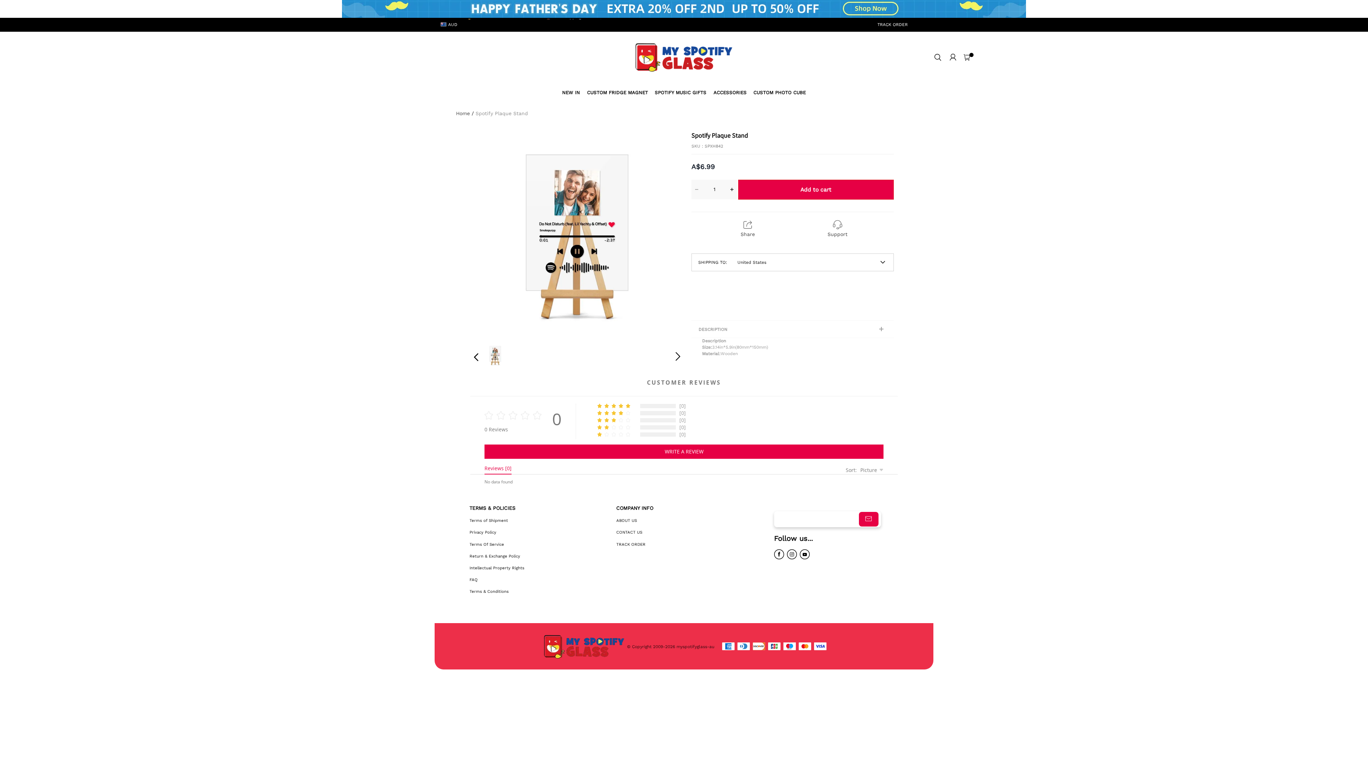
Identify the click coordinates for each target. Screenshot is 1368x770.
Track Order (892, 24)
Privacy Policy (483, 532)
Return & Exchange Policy (495, 556)
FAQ (474, 579)
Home (463, 113)
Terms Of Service (487, 544)
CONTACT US (629, 532)
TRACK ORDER (631, 544)
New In (571, 92)
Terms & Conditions (489, 591)
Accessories (730, 92)
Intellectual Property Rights (497, 567)
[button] (490, 233)
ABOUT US (626, 520)
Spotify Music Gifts (680, 92)
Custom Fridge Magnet (617, 92)
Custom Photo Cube (779, 92)
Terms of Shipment (489, 520)
